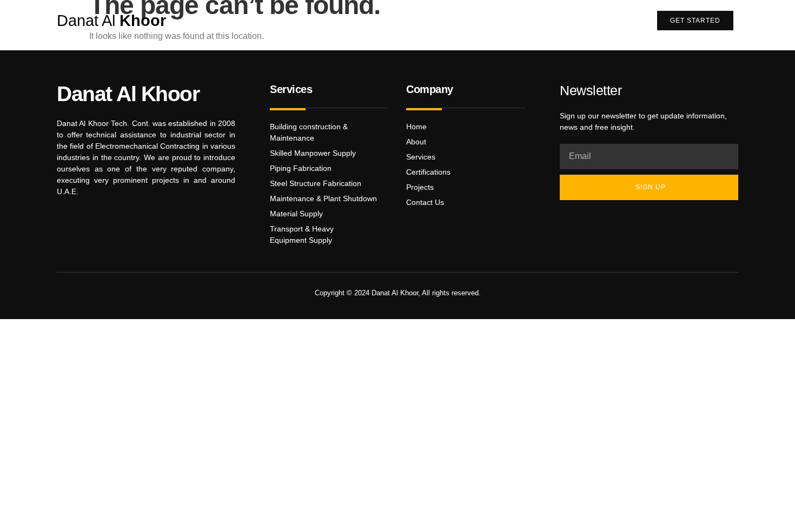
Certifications (412, 20)
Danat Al (111, 20)
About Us (346, 20)
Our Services (485, 20)
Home (296, 20)
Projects (548, 20)
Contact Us (607, 20)
